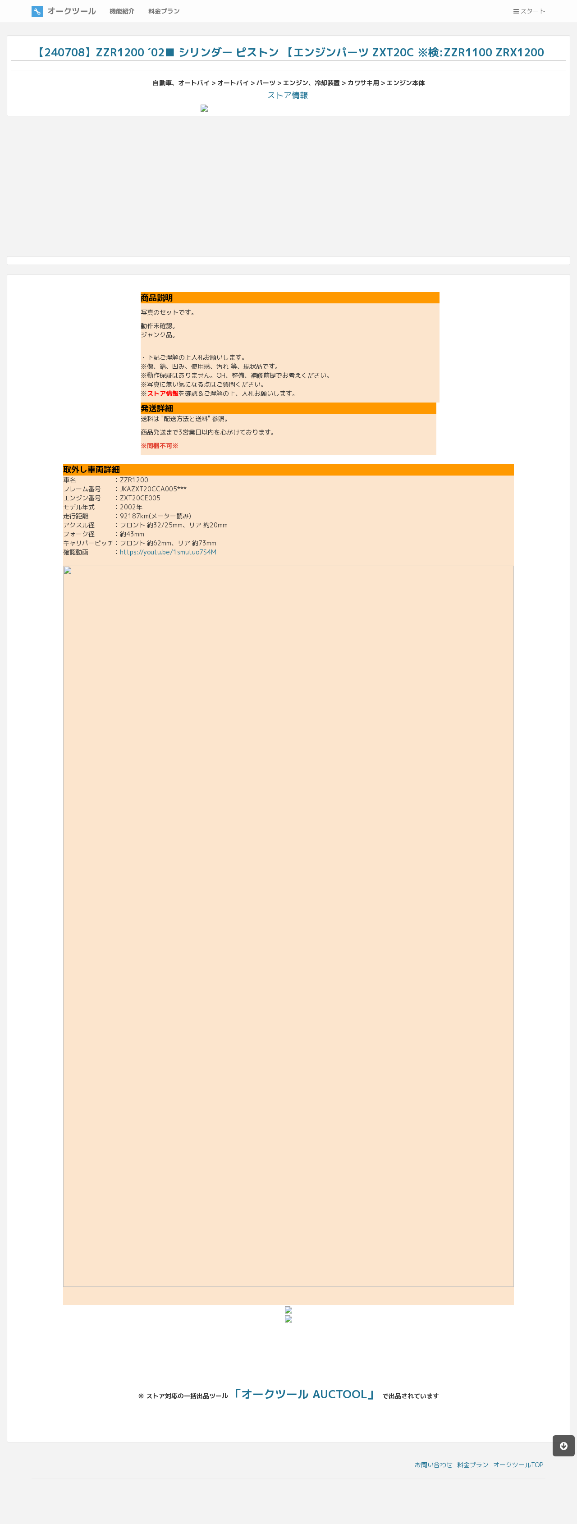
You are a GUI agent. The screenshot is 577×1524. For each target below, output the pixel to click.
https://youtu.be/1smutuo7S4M (168, 552)
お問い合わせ (434, 1464)
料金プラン (473, 1464)
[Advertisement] (277, 188)
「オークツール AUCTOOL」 (304, 1394)
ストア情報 (287, 95)
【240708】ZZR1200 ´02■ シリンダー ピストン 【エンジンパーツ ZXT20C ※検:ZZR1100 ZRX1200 (288, 52)
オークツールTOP (518, 1464)
